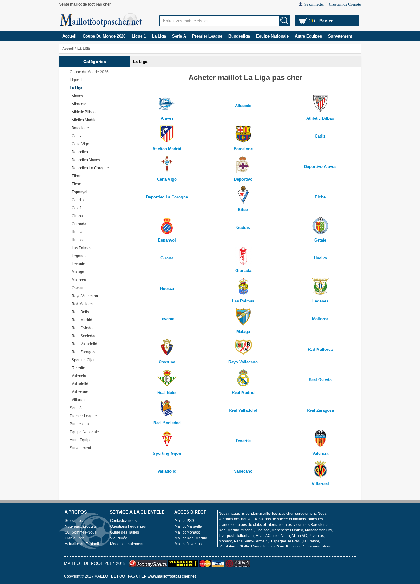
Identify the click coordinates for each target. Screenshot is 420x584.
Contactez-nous (123, 520)
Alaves (76, 96)
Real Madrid (81, 320)
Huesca (77, 240)
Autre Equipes (308, 36)
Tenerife (77, 368)
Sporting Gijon (83, 360)
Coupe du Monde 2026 (104, 36)
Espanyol (78, 192)
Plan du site (75, 538)
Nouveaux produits (81, 526)
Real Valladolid (83, 344)
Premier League (207, 36)
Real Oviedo (81, 328)
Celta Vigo (79, 144)
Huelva (77, 232)
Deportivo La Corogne (89, 168)
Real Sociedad (83, 336)
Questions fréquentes (128, 526)
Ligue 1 (139, 36)
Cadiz (75, 136)
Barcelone (79, 128)
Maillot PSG (184, 520)
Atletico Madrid (83, 120)
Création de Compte (345, 4)
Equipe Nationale (272, 36)
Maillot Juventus (188, 544)
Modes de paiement (126, 544)
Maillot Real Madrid (191, 538)
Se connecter (76, 520)
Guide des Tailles (124, 532)
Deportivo (79, 152)
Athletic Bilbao (83, 112)
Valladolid (79, 384)
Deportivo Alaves (85, 160)
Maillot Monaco (187, 532)
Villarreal (78, 400)
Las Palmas (80, 248)
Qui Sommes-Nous (81, 532)
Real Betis (79, 312)
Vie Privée (118, 538)
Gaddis (77, 200)
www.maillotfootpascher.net (172, 576)
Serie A (179, 36)
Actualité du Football (82, 544)
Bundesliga (239, 36)
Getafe (76, 208)
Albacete (78, 104)
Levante (77, 264)
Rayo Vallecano (84, 296)
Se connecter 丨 (316, 4)
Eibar (75, 176)
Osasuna (78, 288)
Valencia (78, 376)
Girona (76, 216)
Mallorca (78, 280)
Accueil (69, 36)
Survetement (340, 36)
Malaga (77, 272)
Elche (75, 184)
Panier (326, 20)
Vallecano (79, 392)
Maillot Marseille (188, 526)
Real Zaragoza (83, 352)
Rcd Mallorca (82, 304)
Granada (78, 224)
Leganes (78, 256)
